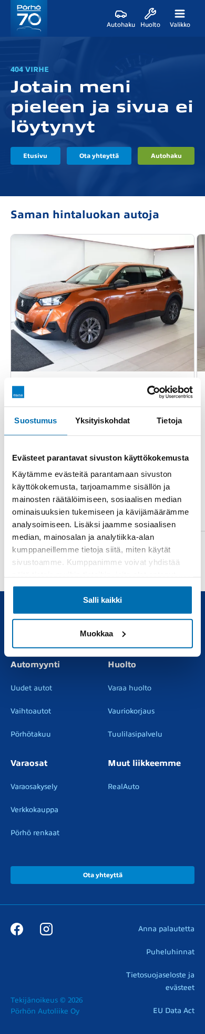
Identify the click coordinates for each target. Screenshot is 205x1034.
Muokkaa (96, 632)
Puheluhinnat (170, 952)
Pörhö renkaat (35, 833)
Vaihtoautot (31, 711)
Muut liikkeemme (144, 763)
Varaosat (29, 763)
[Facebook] (17, 928)
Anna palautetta (166, 929)
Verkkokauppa (34, 810)
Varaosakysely (34, 787)
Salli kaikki (102, 599)
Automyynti (35, 664)
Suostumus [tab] (35, 420)
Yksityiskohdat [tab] (102, 420)
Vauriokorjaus (131, 711)
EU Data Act (173, 1011)
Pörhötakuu (31, 734)
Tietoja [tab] (169, 420)
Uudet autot (31, 688)
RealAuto (123, 787)
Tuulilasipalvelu (135, 734)
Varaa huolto (129, 688)
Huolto (122, 664)
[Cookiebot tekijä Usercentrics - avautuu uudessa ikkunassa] (147, 392)
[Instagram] (46, 928)
